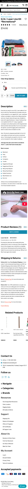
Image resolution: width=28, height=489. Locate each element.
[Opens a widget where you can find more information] (22, 486)
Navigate (7, 383)
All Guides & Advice (8, 410)
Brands (6, 393)
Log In (4, 455)
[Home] (1, 14)
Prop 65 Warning (5, 305)
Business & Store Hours (9, 438)
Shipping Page (8, 279)
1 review (13, 25)
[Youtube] (8, 377)
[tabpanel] (19, 331)
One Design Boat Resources (10, 401)
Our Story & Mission (8, 443)
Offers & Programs (8, 424)
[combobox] (14, 10)
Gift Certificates (7, 426)
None (5, 82)
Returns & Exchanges (8, 421)
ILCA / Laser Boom (5, 333)
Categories (8, 388)
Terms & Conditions (8, 463)
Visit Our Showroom (8, 441)
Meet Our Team (7, 446)
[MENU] (2, 5)
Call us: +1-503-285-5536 (9, 360)
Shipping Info (6, 418)
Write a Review (23, 25)
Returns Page (8, 302)
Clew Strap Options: (7, 79)
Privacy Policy (6, 460)
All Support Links (7, 429)
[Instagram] (5, 377)
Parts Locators (6, 404)
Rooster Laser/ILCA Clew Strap (19, 88)
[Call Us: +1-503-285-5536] (23, 5)
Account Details (7, 457)
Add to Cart (21, 95)
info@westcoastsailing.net (10, 363)
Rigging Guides (7, 407)
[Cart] (26, 5)
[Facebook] (2, 377)
